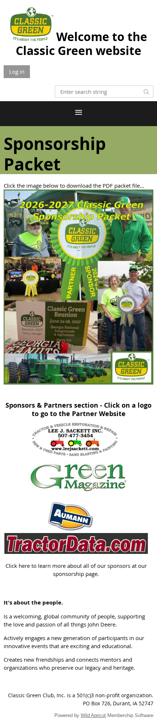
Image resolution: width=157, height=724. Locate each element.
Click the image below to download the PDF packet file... (74, 185)
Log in (16, 71)
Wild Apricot (93, 715)
